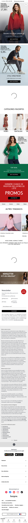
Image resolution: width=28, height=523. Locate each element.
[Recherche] (26, 4)
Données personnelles (18, 320)
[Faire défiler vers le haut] (14, 444)
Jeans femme (5, 429)
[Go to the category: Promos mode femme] (14, 191)
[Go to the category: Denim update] (14, 23)
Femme (3, 204)
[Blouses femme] (14, 150)
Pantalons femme (6, 428)
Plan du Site (4, 507)
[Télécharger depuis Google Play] (9, 454)
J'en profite (14, 198)
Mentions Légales (19, 505)
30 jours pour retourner (19, 1)
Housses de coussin (6, 436)
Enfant (18, 204)
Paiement (4, 460)
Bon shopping (14, 39)
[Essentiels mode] (10, 225)
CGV (3, 500)
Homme (11, 204)
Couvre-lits (4, 438)
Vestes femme (5, 431)
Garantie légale (5, 509)
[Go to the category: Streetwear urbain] (14, 65)
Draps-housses (5, 435)
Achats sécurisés (5, 482)
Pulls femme (5, 426)
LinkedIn (19, 402)
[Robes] (6, 123)
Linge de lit (4, 434)
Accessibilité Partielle (11, 500)
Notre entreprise (5, 476)
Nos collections (5, 471)
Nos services (4, 466)
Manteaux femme (6, 432)
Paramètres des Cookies (7, 505)
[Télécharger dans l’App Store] (19, 454)
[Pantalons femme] (18, 123)
